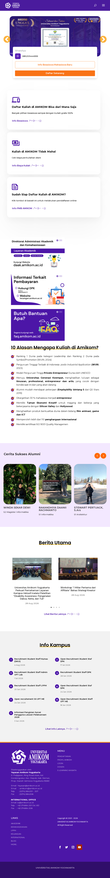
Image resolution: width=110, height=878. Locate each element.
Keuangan (16, 834)
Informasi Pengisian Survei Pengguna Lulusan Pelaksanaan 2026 (30, 714)
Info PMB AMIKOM (22, 208)
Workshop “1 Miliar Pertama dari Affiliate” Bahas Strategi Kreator (78, 589)
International (18, 837)
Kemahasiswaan (19, 827)
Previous (4, 37)
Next (100, 37)
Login (60, 763)
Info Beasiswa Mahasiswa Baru (55, 64)
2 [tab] (54, 608)
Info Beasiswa (20, 121)
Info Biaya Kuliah (21, 165)
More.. (14, 844)
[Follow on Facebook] (60, 847)
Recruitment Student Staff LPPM (30, 685)
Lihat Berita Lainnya (55, 614)
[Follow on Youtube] (79, 847)
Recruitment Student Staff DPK (75, 672)
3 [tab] (57, 608)
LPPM (13, 830)
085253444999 (30, 56)
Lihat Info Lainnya (55, 729)
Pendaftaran (64, 756)
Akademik (15, 823)
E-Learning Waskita (66, 770)
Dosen (60, 767)
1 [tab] (52, 608)
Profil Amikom (64, 760)
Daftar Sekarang (55, 73)
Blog (13, 841)
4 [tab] (60, 608)
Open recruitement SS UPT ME (29, 699)
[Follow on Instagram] (73, 847)
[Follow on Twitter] (66, 847)
